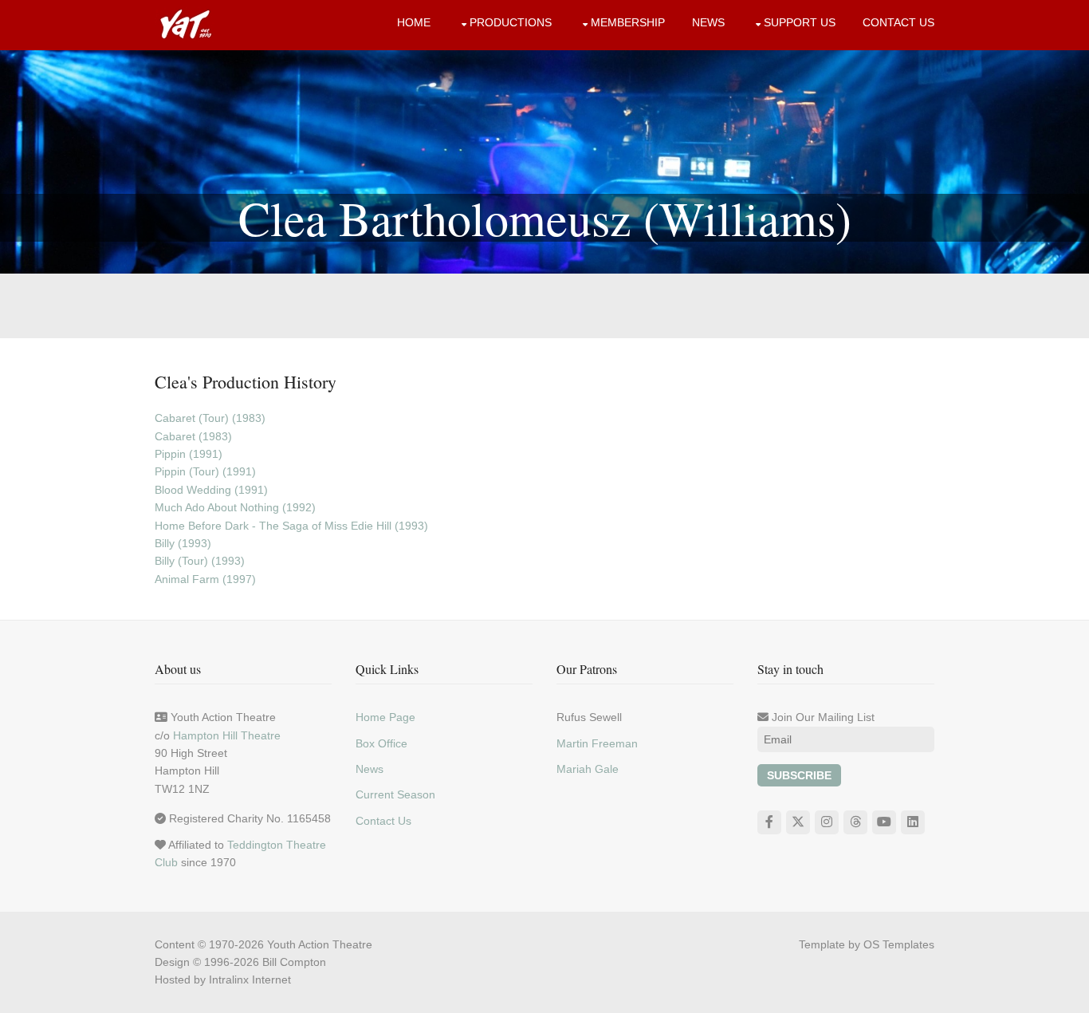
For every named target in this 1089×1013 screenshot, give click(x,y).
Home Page (385, 717)
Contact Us (898, 22)
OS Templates (898, 944)
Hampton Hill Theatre (227, 735)
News (708, 22)
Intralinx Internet (250, 979)
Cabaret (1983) (193, 436)
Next (1065, 162)
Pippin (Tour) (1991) (205, 471)
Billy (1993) (183, 543)
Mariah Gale (587, 769)
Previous (24, 162)
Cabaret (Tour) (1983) (210, 418)
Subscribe (799, 775)
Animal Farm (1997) (205, 579)
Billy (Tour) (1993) (200, 560)
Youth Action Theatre (319, 944)
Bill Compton (294, 962)
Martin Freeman (597, 743)
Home (413, 22)
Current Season (395, 794)
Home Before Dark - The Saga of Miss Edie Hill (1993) (291, 525)
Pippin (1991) (188, 453)
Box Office (381, 743)
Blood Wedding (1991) (211, 489)
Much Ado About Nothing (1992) (235, 507)
